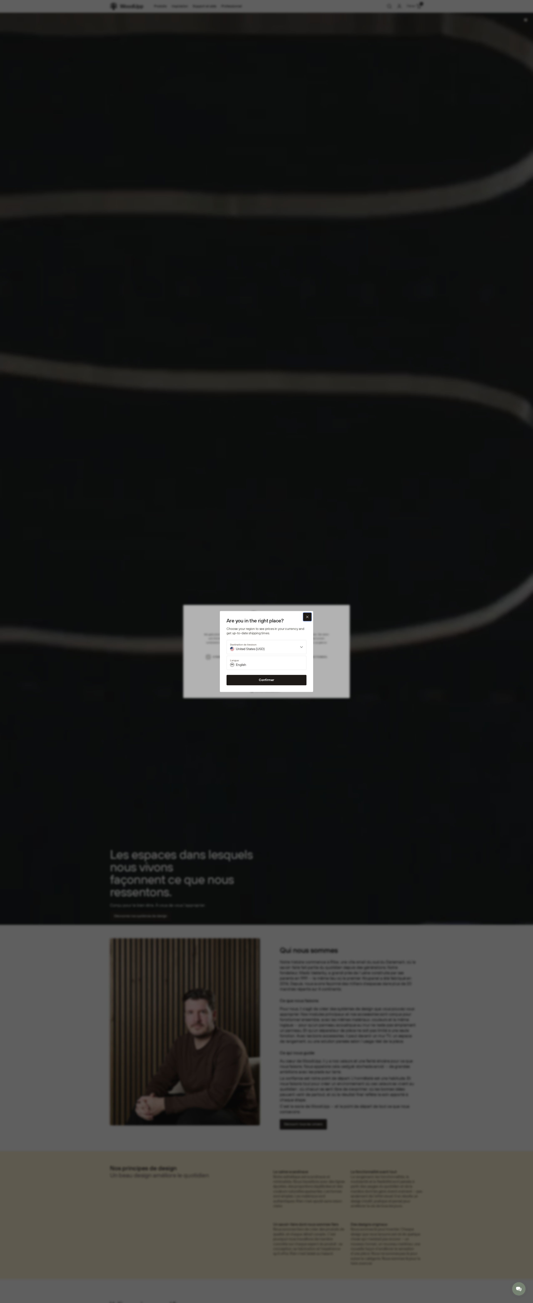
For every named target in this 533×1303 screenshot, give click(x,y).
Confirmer (266, 680)
